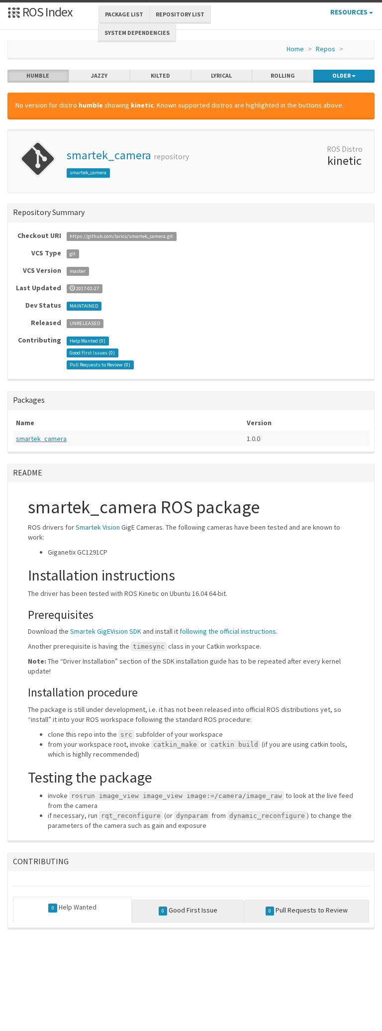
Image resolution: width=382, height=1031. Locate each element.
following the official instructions (228, 631)
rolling (283, 75)
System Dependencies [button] (137, 32)
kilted (160, 75)
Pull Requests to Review (308, 910)
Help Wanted (74, 907)
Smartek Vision (98, 527)
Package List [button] (124, 14)
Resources (349, 11)
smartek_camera (109, 155)
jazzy (99, 75)
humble (37, 75)
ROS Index (46, 11)
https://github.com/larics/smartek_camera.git (121, 236)
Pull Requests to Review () (100, 364)
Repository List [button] (180, 14)
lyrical (221, 75)
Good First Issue (189, 910)
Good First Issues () (92, 352)
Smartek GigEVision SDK (105, 631)
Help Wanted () (87, 341)
